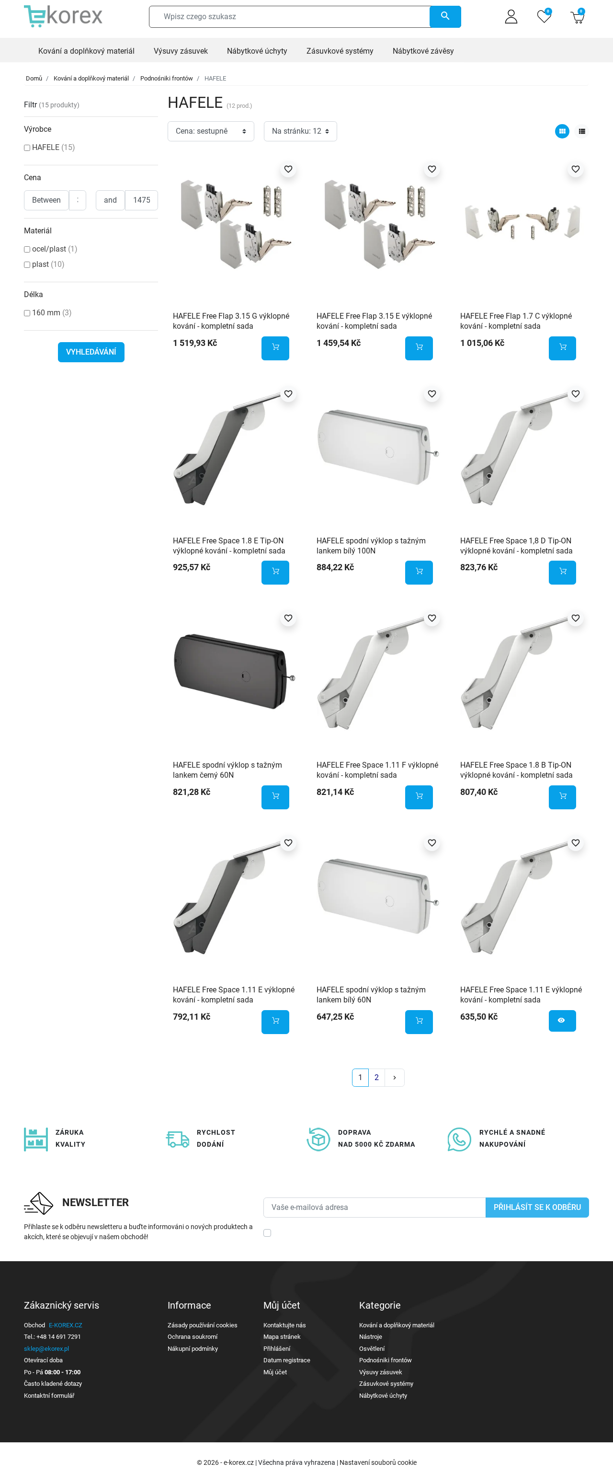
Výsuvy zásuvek (380, 1372)
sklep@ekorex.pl (46, 1348)
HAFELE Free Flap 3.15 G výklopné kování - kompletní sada (231, 321)
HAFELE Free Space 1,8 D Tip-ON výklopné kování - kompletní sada (516, 545)
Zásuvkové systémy (386, 1383)
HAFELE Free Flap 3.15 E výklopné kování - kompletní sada (374, 321)
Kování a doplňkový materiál (91, 78)
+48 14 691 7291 (58, 1336)
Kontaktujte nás (284, 1325)
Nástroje (370, 1336)
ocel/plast (55, 248)
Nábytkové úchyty (383, 1395)
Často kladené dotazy (53, 1383)
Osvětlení (372, 1348)
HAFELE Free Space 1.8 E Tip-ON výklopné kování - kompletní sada (229, 545)
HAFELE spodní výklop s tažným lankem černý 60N (227, 770)
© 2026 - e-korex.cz (226, 1462)
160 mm (52, 312)
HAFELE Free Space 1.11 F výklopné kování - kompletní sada (377, 770)
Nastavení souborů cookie (378, 1462)
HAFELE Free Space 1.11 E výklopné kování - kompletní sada (234, 994)
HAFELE (53, 147)
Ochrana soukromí (192, 1336)
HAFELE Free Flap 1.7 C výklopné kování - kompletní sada (516, 321)
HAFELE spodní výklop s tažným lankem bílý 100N (371, 545)
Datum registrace (286, 1360)
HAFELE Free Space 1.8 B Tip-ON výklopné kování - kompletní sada (516, 770)
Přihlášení (276, 1348)
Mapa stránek (282, 1336)
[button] (577, 16)
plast (48, 264)
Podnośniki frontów (166, 78)
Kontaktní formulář (49, 1395)
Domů (34, 78)
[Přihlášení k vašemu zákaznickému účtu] (511, 16)
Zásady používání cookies (203, 1325)
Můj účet (275, 1372)
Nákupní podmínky (193, 1348)
